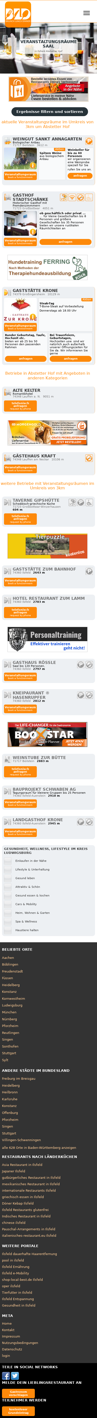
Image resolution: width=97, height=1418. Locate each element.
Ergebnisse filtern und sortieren (49, 111)
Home (7, 1323)
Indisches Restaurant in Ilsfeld (26, 1216)
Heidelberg (11, 985)
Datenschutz (12, 1349)
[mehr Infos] (20, 158)
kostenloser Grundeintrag (18, 1411)
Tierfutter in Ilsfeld (17, 1292)
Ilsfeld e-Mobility (15, 1273)
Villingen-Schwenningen (21, 1140)
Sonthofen (10, 1046)
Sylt (5, 1060)
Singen (7, 1039)
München (9, 1012)
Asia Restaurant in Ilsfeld (22, 1165)
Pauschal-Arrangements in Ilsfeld (28, 1229)
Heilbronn (10, 1092)
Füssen (7, 978)
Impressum (11, 1336)
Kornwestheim (13, 998)
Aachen (8, 958)
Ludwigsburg (12, 1005)
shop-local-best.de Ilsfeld (22, 1280)
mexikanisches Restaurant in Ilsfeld (31, 1184)
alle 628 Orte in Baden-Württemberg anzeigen (39, 1148)
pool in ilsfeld (13, 1260)
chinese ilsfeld (13, 1223)
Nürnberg (9, 1019)
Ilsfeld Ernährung (15, 1267)
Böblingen (10, 964)
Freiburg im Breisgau (18, 1078)
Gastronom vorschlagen (18, 1393)
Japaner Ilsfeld (13, 1171)
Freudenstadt (12, 971)
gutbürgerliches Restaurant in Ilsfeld (31, 1178)
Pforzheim (10, 1026)
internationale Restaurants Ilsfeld (29, 1190)
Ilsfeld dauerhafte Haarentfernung (29, 1254)
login (6, 1356)
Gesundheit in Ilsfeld (18, 1305)
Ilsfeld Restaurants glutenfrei (25, 1210)
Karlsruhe (9, 1099)
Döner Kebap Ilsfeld (18, 1203)
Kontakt (8, 1330)
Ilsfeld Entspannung (18, 1299)
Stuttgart (9, 1053)
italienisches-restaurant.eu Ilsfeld (29, 1235)
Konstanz (9, 992)
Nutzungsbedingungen (20, 1343)
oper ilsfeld (11, 1286)
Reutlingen (10, 1033)
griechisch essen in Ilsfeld (23, 1197)
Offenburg (10, 1113)
